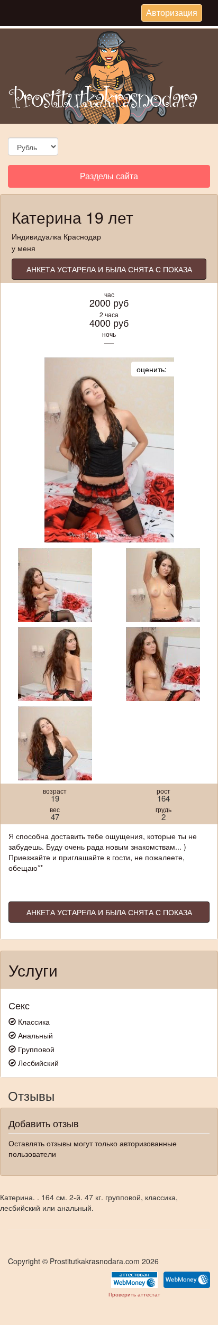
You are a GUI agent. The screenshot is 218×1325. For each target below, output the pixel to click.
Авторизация (171, 14)
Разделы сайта (108, 178)
